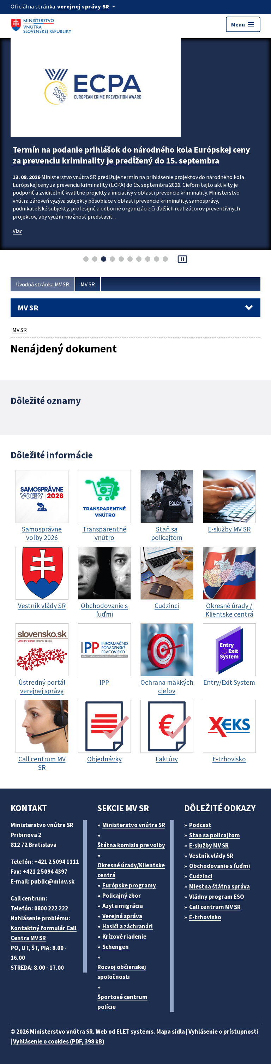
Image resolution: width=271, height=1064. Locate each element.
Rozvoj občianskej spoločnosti (121, 972)
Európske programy (129, 885)
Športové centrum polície (122, 1002)
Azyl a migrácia (122, 906)
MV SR (87, 284)
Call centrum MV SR (215, 907)
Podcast (200, 825)
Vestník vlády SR (211, 856)
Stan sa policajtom (214, 835)
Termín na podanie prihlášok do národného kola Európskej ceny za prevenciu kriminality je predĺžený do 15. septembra (131, 155)
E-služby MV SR (209, 845)
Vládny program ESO (216, 896)
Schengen (115, 947)
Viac (17, 230)
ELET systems (134, 1031)
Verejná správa (122, 916)
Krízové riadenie (124, 936)
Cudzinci (200, 876)
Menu (243, 24)
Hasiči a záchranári (127, 926)
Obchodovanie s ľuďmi (219, 866)
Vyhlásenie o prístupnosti (223, 1031)
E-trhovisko (205, 917)
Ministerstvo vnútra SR (133, 825)
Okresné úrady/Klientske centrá (131, 870)
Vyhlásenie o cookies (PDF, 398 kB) (58, 1041)
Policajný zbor (121, 895)
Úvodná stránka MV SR (42, 284)
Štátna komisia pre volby (131, 845)
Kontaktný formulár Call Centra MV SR (44, 933)
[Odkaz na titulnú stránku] (42, 24)
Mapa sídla (170, 1031)
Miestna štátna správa (219, 886)
